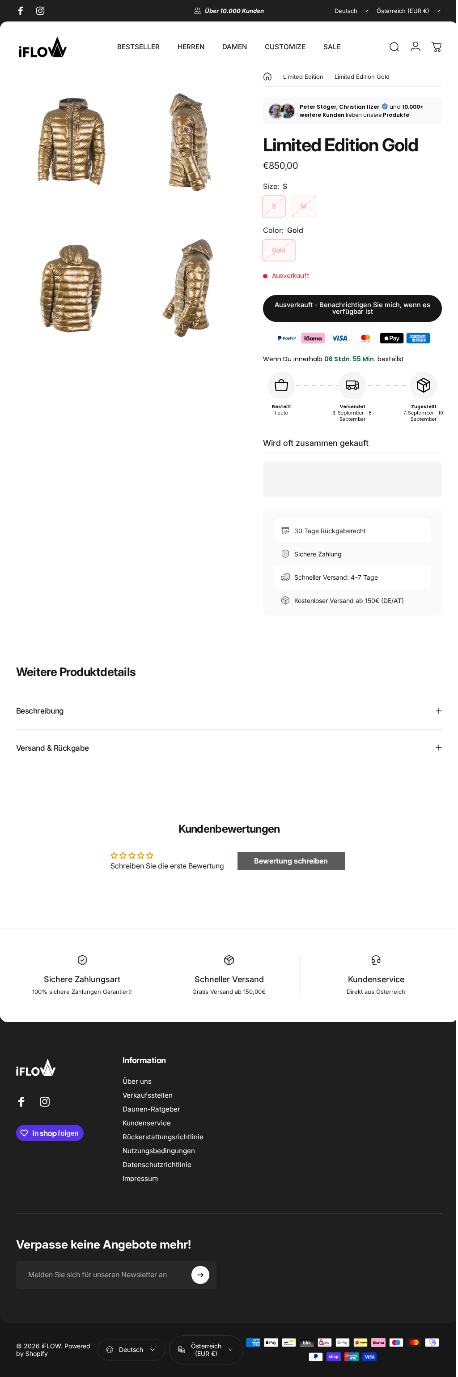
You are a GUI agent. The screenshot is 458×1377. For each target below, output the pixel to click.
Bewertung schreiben (286, 860)
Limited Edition (296, 76)
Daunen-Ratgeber (151, 1109)
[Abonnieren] (200, 1275)
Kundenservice (147, 1123)
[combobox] (352, 10)
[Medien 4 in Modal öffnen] (185, 281)
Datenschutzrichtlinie (157, 1164)
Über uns (137, 1081)
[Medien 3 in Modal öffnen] (70, 281)
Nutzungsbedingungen (159, 1150)
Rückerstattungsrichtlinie (163, 1137)
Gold (272, 250)
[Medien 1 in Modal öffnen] (70, 139)
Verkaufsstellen (148, 1095)
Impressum (140, 1178)
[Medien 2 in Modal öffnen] (185, 139)
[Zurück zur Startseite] (260, 76)
